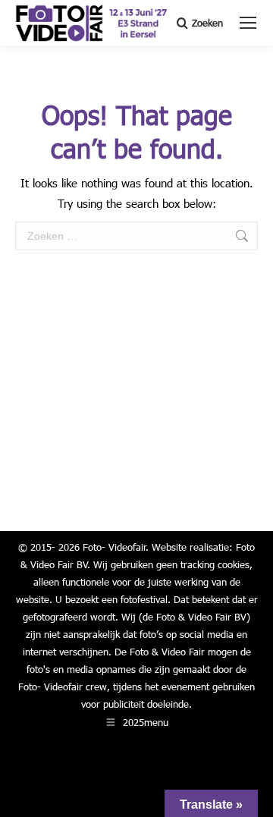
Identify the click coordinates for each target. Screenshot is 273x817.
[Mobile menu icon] (248, 23)
